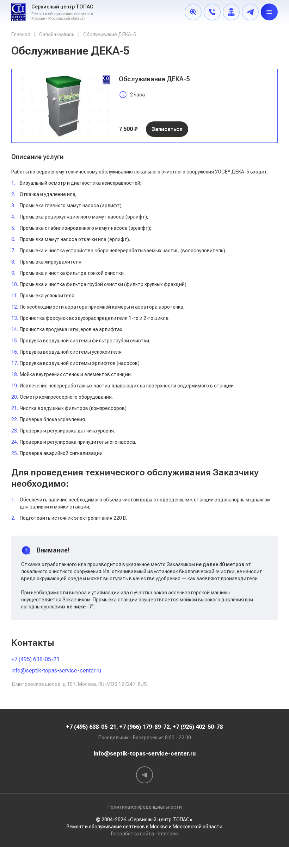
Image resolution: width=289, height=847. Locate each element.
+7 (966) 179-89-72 (144, 726)
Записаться (167, 129)
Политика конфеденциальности (144, 807)
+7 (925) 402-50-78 (198, 726)
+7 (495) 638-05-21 (35, 659)
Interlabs (168, 833)
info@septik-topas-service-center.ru (56, 670)
